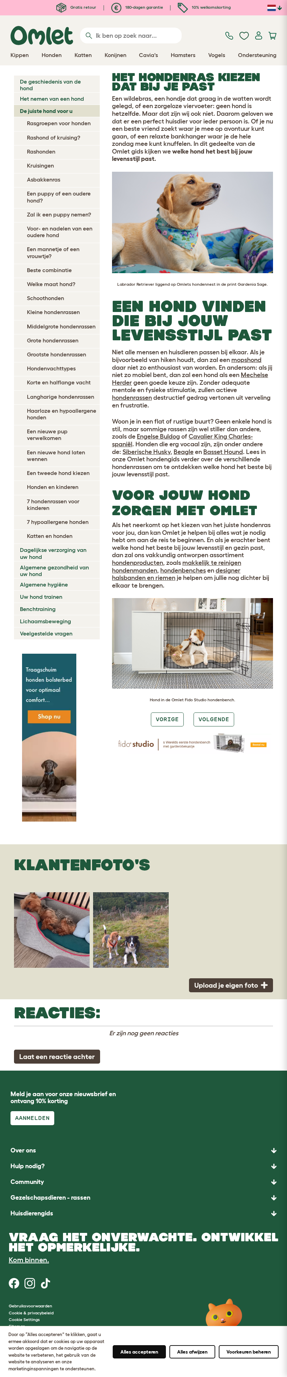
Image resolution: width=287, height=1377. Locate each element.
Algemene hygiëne (44, 584)
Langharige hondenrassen (60, 396)
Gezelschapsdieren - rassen (50, 1197)
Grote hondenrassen (52, 340)
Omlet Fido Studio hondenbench (203, 699)
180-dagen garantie (143, 7)
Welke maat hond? (51, 284)
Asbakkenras (43, 179)
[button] (143, 1213)
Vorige (167, 719)
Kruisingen (40, 165)
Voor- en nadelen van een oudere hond (59, 231)
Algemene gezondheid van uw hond (54, 570)
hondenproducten (137, 562)
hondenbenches (183, 570)
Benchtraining (38, 609)
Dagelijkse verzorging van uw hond (53, 553)
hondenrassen (132, 397)
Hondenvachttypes (51, 368)
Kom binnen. (29, 1260)
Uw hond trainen (41, 597)
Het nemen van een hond (52, 98)
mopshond (246, 359)
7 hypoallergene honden (58, 522)
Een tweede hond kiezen (58, 473)
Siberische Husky (146, 451)
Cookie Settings (24, 1319)
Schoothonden (45, 298)
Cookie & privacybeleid (31, 1313)
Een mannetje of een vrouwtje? (53, 252)
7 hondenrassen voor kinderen (53, 504)
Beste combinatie (49, 270)
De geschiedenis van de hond (50, 84)
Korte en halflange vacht (59, 382)
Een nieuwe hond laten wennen (56, 455)
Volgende (213, 719)
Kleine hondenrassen (53, 312)
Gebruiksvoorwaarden (30, 1306)
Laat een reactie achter (57, 1056)
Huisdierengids (31, 1213)
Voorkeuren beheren (248, 1352)
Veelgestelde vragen (46, 633)
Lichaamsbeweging (45, 621)
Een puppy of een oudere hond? (59, 196)
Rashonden (41, 151)
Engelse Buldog (158, 436)
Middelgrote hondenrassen (61, 326)
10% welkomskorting (211, 7)
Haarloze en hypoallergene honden (61, 413)
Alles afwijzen (192, 1352)
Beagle (184, 451)
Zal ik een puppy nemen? (59, 214)
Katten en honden (49, 536)
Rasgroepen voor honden (59, 123)
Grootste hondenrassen (56, 354)
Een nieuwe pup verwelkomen (47, 434)
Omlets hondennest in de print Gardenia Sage (222, 284)
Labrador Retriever (135, 284)
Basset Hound (223, 451)
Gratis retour (82, 7)
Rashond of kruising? (53, 137)
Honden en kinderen (52, 487)
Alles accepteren (139, 1352)
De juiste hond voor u (46, 111)
